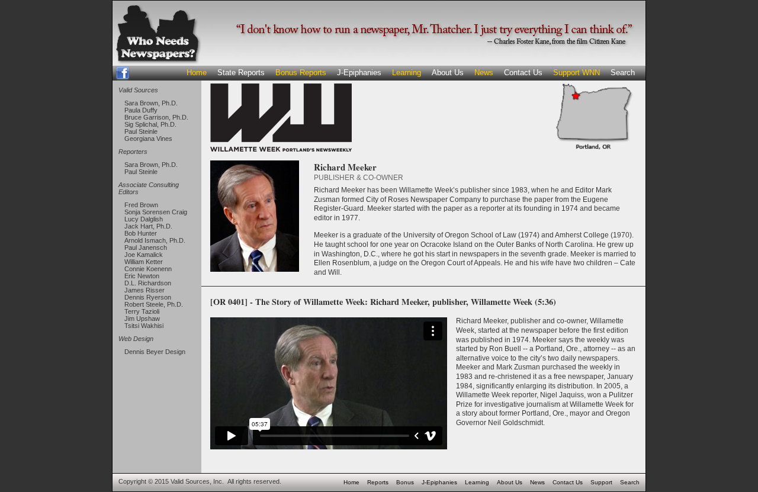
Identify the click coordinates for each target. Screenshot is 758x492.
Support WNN (576, 72)
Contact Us (523, 72)
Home (197, 72)
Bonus (405, 482)
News (483, 72)
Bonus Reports (300, 72)
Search (623, 72)
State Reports (241, 72)
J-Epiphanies (359, 72)
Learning (406, 72)
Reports (377, 482)
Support (601, 482)
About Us (448, 72)
